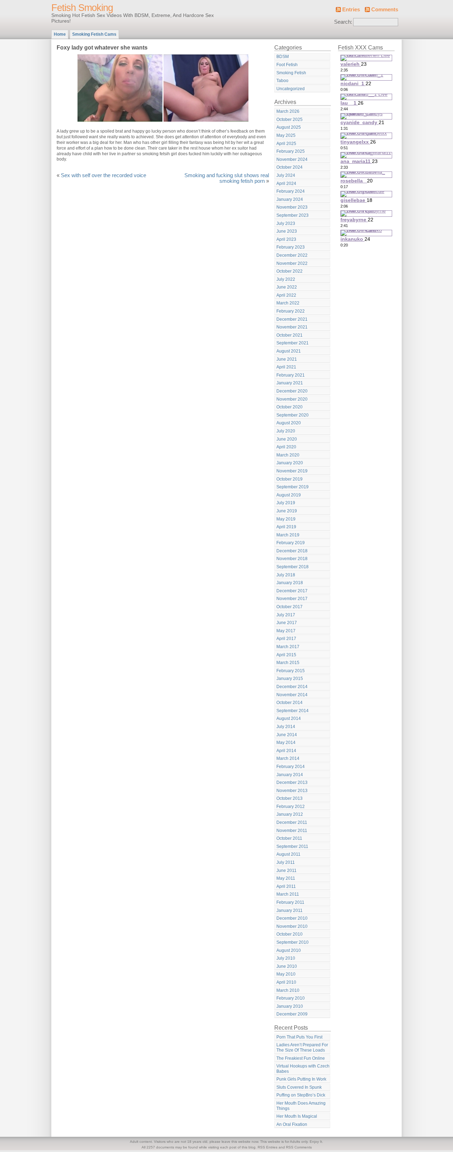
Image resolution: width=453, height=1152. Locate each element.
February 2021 (290, 375)
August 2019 (288, 495)
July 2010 (285, 958)
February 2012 (290, 806)
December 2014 (292, 686)
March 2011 (287, 894)
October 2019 (289, 479)
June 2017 (286, 622)
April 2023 (286, 239)
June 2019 (286, 510)
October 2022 (289, 271)
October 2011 (289, 838)
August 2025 (288, 127)
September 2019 (292, 486)
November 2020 (292, 399)
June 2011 (286, 870)
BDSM (282, 56)
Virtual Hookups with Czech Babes (302, 1069)
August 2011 (288, 854)
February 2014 (290, 766)
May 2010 (286, 974)
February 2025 (290, 151)
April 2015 (286, 654)
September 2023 (292, 215)
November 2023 (292, 207)
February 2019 (290, 542)
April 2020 (286, 446)
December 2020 (292, 391)
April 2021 (286, 367)
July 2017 (285, 614)
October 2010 (289, 934)
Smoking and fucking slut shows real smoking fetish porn (226, 178)
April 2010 (286, 982)
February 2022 (290, 311)
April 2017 (286, 638)
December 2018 (292, 550)
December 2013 (292, 782)
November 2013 (292, 790)
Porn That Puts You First (299, 1037)
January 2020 (289, 462)
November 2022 (292, 263)
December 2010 (292, 918)
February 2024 (290, 191)
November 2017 (292, 598)
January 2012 (289, 814)
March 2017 (287, 646)
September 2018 (292, 566)
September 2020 (292, 415)
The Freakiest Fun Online (300, 1058)
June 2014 (286, 734)
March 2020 (287, 455)
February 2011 (290, 902)
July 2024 (285, 175)
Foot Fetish (287, 64)
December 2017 (292, 590)
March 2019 (287, 535)
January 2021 (289, 382)
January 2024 (289, 199)
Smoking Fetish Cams (94, 34)
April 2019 (286, 526)
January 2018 (289, 582)
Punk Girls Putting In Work (301, 1079)
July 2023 (285, 223)
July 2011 (285, 862)
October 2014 (289, 702)
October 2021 (289, 335)
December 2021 (292, 319)
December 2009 (292, 1014)
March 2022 (287, 303)
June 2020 (286, 439)
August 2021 (288, 351)
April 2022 (286, 295)
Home (60, 34)
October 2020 (289, 407)
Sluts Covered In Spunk (299, 1087)
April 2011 (286, 886)
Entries (351, 9)
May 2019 (286, 519)
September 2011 (292, 846)
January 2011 (289, 910)
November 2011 (291, 830)
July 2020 (285, 431)
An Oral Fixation (291, 1124)
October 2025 (289, 119)
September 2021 (292, 343)
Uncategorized (290, 88)
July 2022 (285, 279)
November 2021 (292, 327)
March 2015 (287, 662)
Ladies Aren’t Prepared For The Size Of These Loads (302, 1047)
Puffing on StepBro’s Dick (300, 1095)
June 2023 (286, 231)
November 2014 (292, 694)
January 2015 (289, 678)
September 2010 (292, 942)
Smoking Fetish (291, 72)
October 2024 (289, 167)
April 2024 (286, 183)
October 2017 (289, 606)
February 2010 (290, 998)
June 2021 (286, 359)
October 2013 (289, 798)
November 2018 (292, 558)
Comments (384, 9)
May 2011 (285, 878)
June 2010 (286, 966)
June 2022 (286, 287)
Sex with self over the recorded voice (103, 175)
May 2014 (286, 742)
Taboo (282, 80)
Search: (343, 22)
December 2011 (291, 822)
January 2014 (289, 774)
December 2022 (292, 255)
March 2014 (287, 758)
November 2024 (292, 159)
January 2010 (289, 1006)
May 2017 (286, 630)
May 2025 (286, 135)
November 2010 (292, 926)
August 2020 (288, 422)
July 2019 (285, 502)
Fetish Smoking (82, 7)
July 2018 (285, 574)
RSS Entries (267, 1147)
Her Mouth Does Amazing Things (301, 1106)
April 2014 (286, 750)
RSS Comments (299, 1147)
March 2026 (287, 111)
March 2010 (287, 990)
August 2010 (288, 950)
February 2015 (290, 670)
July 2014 (285, 726)
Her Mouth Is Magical (296, 1116)
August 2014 (288, 718)
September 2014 (292, 710)
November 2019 (292, 471)
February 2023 (290, 247)
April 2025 (286, 143)
